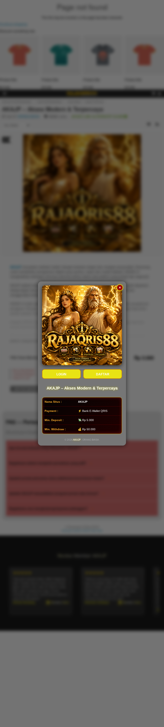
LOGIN (61, 374)
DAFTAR (102, 374)
